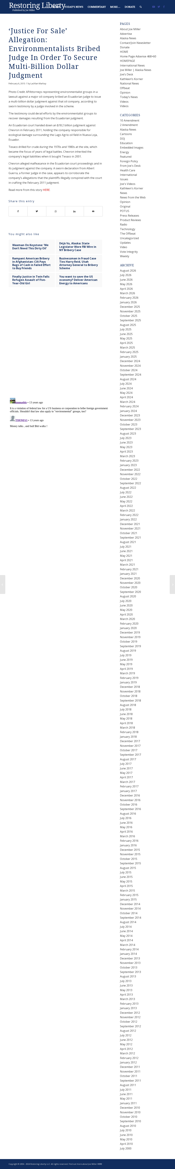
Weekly (124, 256)
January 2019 (128, 682)
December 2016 (130, 795)
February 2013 (129, 1004)
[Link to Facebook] (163, 6)
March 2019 (127, 673)
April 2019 (126, 669)
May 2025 (126, 338)
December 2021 (130, 524)
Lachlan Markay (38, 83)
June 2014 (126, 931)
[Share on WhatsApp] (55, 211)
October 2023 (128, 424)
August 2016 (128, 813)
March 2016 (127, 836)
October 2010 (128, 1117)
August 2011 (128, 1085)
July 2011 (125, 1090)
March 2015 (127, 890)
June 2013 (126, 985)
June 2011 (126, 1094)
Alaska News (128, 38)
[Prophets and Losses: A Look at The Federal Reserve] (2, 584)
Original (125, 206)
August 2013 (128, 976)
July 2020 (125, 601)
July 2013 (125, 981)
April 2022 (126, 506)
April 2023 (126, 451)
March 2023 (127, 456)
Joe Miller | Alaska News (135, 70)
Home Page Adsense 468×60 (138, 56)
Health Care (127, 170)
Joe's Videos (127, 184)
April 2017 (126, 777)
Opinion (125, 92)
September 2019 (130, 646)
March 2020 (127, 619)
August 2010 (128, 1126)
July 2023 (125, 438)
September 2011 (130, 1080)
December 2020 (130, 578)
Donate (125, 47)
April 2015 (126, 886)
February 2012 (129, 1058)
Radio (123, 224)
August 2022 (128, 488)
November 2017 (130, 746)
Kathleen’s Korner (131, 79)
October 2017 (128, 750)
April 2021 (126, 560)
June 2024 (126, 388)
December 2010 (130, 1108)
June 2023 (126, 442)
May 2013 (126, 990)
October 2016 (128, 804)
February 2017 (129, 786)
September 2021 (130, 537)
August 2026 (128, 270)
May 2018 (126, 718)
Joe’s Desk (126, 74)
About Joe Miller (130, 29)
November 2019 (130, 637)
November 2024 (130, 366)
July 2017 (125, 764)
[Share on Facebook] (18, 211)
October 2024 (128, 370)
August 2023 (128, 433)
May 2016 (126, 827)
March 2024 (127, 402)
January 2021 (128, 574)
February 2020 (129, 623)
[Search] (140, 7)
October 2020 (128, 587)
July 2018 (125, 709)
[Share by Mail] (93, 211)
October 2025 (128, 316)
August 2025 (128, 325)
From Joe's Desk (130, 166)
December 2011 (130, 1067)
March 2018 (127, 727)
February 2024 (129, 406)
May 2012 (126, 1044)
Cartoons (126, 134)
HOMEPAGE (127, 61)
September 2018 (130, 700)
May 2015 (126, 881)
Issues (124, 179)
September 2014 (130, 918)
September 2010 (130, 1121)
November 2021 (130, 528)
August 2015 (128, 868)
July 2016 (125, 818)
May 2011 (126, 1098)
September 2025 (130, 320)
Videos (124, 101)
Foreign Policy (129, 161)
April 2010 (126, 1144)
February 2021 (129, 569)
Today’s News (129, 97)
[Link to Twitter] (158, 6)
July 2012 (125, 1035)
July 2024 (125, 384)
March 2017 (127, 782)
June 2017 (126, 768)
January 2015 (128, 899)
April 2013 (126, 994)
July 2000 (125, 1148)
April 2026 (126, 289)
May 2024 (126, 393)
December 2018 (130, 687)
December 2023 (130, 415)
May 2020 (126, 610)
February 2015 (129, 895)
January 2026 (128, 302)
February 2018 (129, 732)
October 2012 (128, 1022)
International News (132, 65)
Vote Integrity (129, 252)
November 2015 (130, 854)
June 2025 (126, 334)
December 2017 (130, 741)
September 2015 (130, 863)
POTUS (124, 211)
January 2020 (128, 628)
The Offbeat (128, 233)
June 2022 (126, 497)
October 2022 (128, 479)
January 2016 (128, 845)
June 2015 (126, 877)
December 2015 (130, 850)
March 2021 (127, 565)
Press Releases (129, 215)
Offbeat (125, 88)
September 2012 (130, 1026)
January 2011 (128, 1103)
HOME (124, 52)
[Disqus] (60, 346)
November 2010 (130, 1112)
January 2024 (128, 411)
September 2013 (130, 972)
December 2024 (130, 361)
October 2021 (128, 533)
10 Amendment (129, 120)
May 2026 (126, 284)
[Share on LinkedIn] (74, 211)
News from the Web (133, 197)
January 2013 (128, 1008)
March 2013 (127, 999)
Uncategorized (129, 238)
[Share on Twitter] (37, 211)
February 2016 (129, 841)
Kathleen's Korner (131, 188)
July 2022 (125, 492)
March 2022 (127, 510)
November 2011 (130, 1071)
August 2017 (128, 759)
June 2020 (126, 605)
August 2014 (128, 922)
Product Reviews (130, 220)
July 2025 (125, 329)
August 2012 (128, 1031)
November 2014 (130, 908)
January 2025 (128, 356)
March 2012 (127, 1053)
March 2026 (127, 293)
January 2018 (128, 737)
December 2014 (130, 904)
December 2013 (130, 958)
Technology (127, 229)
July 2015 (125, 872)
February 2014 (129, 949)
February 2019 (129, 678)
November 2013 (130, 963)
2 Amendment (129, 125)
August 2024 (128, 379)
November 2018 (130, 691)
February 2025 (129, 352)
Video (123, 247)
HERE (46, 190)
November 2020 (130, 583)
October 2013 (128, 967)
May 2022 (126, 501)
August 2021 (128, 542)
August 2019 (128, 651)
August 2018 (128, 705)
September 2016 (130, 809)
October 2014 (128, 913)
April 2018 (126, 723)
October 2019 (128, 641)
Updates (125, 243)
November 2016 (130, 800)
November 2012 (130, 1017)
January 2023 (128, 465)
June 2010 (126, 1135)
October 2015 (128, 859)
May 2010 (126, 1139)
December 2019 (130, 632)
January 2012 (128, 1062)
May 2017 (126, 773)
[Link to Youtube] (153, 6)
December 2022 (130, 470)
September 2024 (130, 374)
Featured (125, 157)
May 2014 (126, 936)
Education (126, 143)
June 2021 (126, 551)
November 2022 (130, 474)
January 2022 (128, 519)
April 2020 (126, 614)
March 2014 (127, 945)
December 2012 (130, 1013)
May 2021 (126, 556)
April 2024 (126, 397)
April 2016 (126, 831)
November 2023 (130, 420)
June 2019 (126, 660)
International (128, 175)
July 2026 (125, 275)
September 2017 (130, 755)
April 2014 (126, 940)
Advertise (126, 34)
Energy (124, 152)
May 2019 (126, 664)
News (123, 193)
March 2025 (127, 347)
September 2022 (130, 483)
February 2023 (129, 460)
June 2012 (126, 1040)
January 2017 (128, 791)
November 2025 (130, 311)
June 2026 (126, 280)
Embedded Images (131, 147)
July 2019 (125, 655)
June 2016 (126, 823)
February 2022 (129, 515)
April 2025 (126, 343)
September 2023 (130, 429)
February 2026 (129, 298)
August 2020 (128, 596)
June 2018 (126, 714)
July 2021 (125, 547)
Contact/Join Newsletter (135, 43)
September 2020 (130, 592)
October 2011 (128, 1076)
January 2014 (128, 954)
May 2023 (126, 447)
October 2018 (128, 696)
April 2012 (126, 1049)
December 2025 (130, 307)
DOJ (122, 139)
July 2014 (125, 927)
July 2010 (125, 1130)
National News (129, 83)
